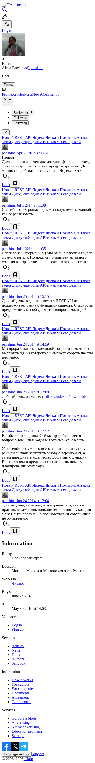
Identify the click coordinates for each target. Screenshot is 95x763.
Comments (50, 94)
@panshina (34, 68)
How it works (22, 680)
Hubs (16, 655)
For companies (23, 689)
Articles (18, 94)
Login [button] (6, 30)
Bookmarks (23, 113)
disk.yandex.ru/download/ (66, 396)
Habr (28, 759)
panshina (9, 153)
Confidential (21, 702)
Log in (17, 625)
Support (38, 754)
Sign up (18, 629)
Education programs (27, 731)
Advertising (21, 723)
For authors (20, 684)
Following (20, 123)
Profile (7, 94)
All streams (18, 4)
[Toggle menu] (4, 6)
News (36, 94)
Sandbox (18, 663)
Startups (18, 736)
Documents (20, 693)
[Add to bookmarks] (15, 184)
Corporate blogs (24, 718)
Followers (20, 118)
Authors (18, 659)
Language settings (17, 754)
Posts (28, 94)
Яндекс (18, 583)
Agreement (20, 697)
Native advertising (26, 727)
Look (6, 185)
